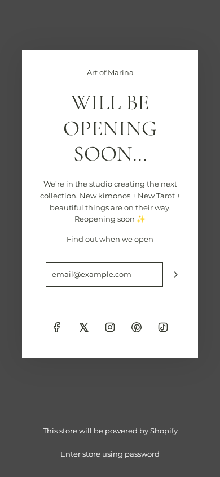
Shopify (164, 430)
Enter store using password (110, 453)
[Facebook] (57, 327)
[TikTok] (163, 327)
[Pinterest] (136, 327)
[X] (83, 327)
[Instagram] (110, 327)
